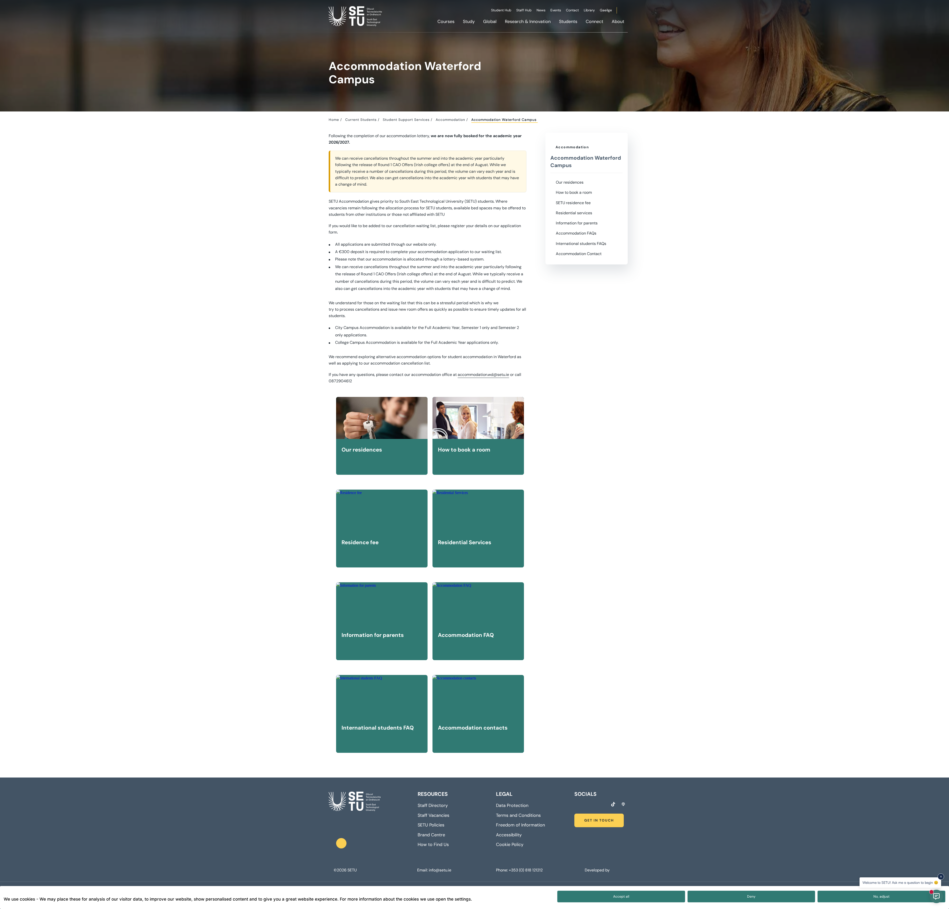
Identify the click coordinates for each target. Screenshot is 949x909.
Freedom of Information (520, 825)
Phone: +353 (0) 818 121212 (519, 870)
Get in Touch (599, 820)
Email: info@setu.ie (434, 870)
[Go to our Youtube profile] (603, 805)
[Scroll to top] (341, 843)
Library (589, 10)
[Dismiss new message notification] (941, 876)
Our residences (569, 182)
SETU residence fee (573, 202)
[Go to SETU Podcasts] (623, 804)
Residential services (574, 213)
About (618, 21)
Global (489, 21)
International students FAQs (581, 243)
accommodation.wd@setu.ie (483, 374)
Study (469, 21)
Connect (594, 21)
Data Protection (512, 805)
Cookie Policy (509, 844)
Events (555, 10)
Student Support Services (406, 119)
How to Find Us (433, 844)
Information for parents (577, 223)
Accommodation (450, 119)
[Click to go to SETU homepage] (355, 801)
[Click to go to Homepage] (356, 16)
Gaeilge (606, 10)
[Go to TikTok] (613, 804)
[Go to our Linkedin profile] (594, 805)
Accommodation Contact (579, 253)
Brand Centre (431, 835)
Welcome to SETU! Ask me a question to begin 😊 (900, 882)
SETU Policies (431, 825)
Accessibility (509, 835)
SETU (352, 870)
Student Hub (501, 10)
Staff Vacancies (433, 815)
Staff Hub (524, 10)
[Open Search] (626, 11)
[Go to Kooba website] (612, 870)
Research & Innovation (528, 21)
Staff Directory (433, 805)
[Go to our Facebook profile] (576, 805)
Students (568, 21)
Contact (572, 10)
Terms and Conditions (518, 815)
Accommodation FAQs (576, 233)
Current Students (361, 119)
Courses (445, 21)
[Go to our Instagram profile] (585, 805)
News (541, 10)
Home (334, 119)
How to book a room (574, 192)
